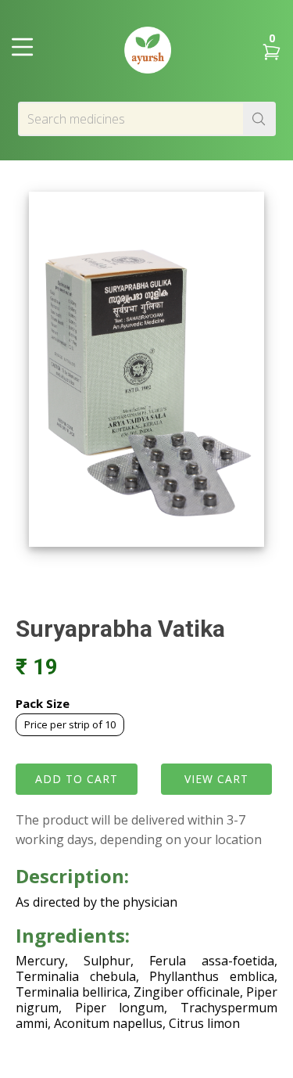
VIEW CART (216, 778)
